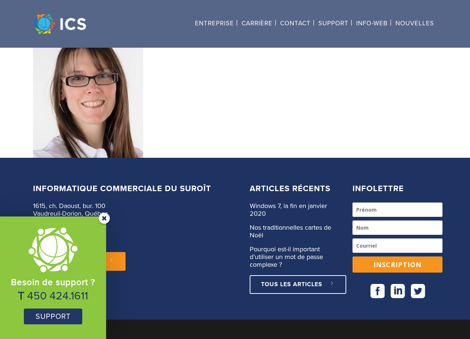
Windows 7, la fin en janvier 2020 (288, 210)
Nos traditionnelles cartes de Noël (290, 232)
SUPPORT (53, 316)
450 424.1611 (57, 296)
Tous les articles (291, 284)
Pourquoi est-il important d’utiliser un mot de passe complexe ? (286, 257)
